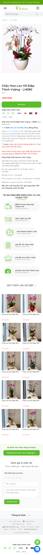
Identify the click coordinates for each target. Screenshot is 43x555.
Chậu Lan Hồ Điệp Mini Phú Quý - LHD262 (10, 343)
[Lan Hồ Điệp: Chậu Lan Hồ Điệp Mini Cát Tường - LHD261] (31, 332)
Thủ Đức (19, 529)
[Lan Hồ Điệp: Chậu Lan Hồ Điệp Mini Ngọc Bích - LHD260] (11, 361)
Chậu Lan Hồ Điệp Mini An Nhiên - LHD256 (10, 429)
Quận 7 (6, 529)
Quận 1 (37, 527)
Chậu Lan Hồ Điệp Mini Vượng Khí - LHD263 (30, 314)
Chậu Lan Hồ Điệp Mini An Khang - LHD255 (30, 429)
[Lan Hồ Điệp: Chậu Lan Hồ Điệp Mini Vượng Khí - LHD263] (31, 303)
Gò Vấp (23, 527)
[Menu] (5, 8)
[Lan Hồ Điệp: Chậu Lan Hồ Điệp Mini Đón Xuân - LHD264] (11, 303)
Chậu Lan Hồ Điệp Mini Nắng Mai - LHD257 (30, 400)
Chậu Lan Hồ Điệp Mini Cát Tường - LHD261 (30, 343)
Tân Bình (13, 529)
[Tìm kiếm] (37, 14)
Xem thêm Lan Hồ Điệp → (21, 285)
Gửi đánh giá (12, 502)
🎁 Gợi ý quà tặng (28, 521)
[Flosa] (21, 8)
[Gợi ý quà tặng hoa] (37, 542)
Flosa (27, 532)
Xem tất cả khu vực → (31, 529)
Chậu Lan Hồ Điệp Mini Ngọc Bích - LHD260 (10, 372)
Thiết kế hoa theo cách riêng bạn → (21, 453)
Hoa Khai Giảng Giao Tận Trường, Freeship (21, 2)
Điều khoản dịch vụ (18, 524)
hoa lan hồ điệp (12, 131)
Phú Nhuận (30, 527)
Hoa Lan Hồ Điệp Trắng (19, 128)
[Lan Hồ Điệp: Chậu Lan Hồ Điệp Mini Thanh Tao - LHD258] (11, 389)
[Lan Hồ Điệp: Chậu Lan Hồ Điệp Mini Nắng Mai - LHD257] (31, 389)
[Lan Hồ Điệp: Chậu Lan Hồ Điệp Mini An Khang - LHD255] (31, 418)
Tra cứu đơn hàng (14, 521)
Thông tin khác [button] (18, 515)
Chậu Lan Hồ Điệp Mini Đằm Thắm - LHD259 (30, 372)
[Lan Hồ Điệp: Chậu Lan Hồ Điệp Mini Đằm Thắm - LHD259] (31, 361)
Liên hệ (29, 524)
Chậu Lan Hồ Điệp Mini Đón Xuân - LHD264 (10, 314)
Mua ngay (21, 104)
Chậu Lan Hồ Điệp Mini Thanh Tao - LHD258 (10, 400)
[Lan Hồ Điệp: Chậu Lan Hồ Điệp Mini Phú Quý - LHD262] (11, 332)
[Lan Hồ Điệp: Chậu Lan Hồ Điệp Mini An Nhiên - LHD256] (11, 418)
